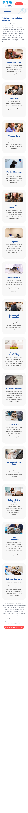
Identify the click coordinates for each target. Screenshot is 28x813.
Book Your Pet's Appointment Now (14, 627)
